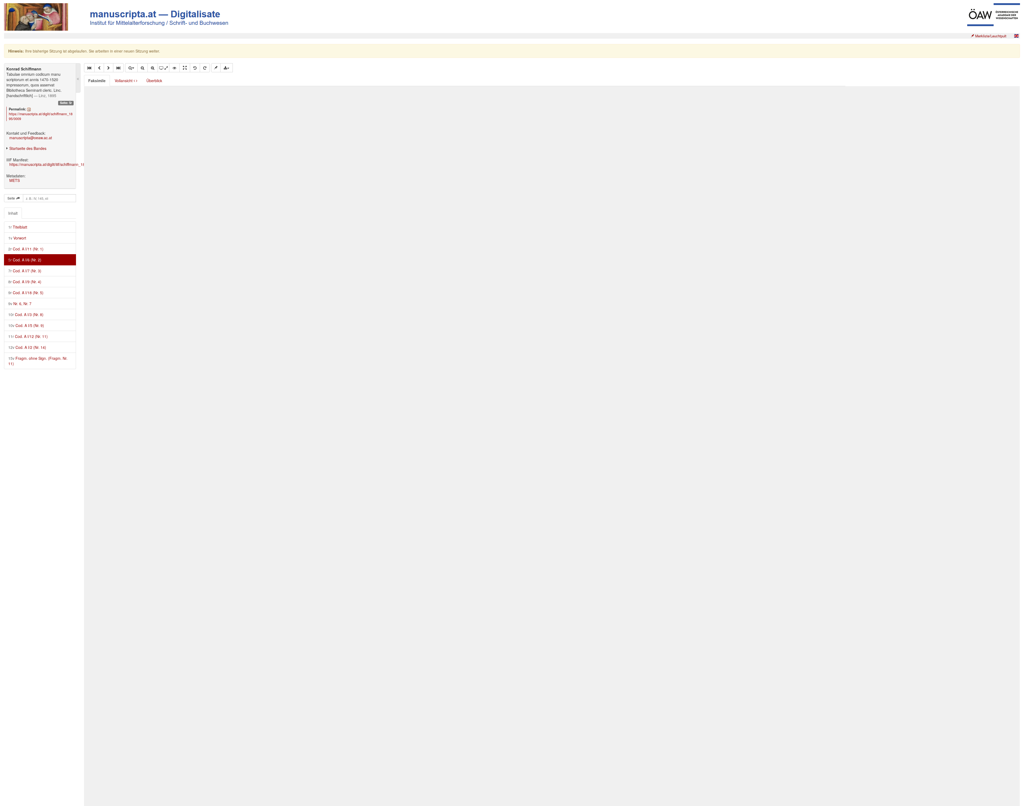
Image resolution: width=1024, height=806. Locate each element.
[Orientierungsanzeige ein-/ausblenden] (174, 67)
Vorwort (17, 238)
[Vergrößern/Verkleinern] (131, 67)
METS (14, 180)
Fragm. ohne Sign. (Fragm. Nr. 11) (37, 361)
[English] (1016, 35)
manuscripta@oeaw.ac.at (30, 137)
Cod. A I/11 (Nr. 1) (25, 249)
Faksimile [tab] (97, 80)
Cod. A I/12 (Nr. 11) (28, 336)
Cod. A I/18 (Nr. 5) (25, 292)
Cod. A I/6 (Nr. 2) (24, 259)
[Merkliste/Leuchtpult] (216, 67)
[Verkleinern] (142, 67)
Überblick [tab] (154, 80)
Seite (12, 198)
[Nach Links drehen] (195, 67)
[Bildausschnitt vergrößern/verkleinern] (163, 67)
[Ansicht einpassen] (184, 67)
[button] (89, 67)
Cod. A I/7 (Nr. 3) (24, 270)
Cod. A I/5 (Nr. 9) (26, 325)
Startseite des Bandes (27, 148)
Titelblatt (17, 227)
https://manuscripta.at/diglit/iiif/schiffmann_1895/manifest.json (61, 164)
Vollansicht (124, 80)
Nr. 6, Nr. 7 (19, 303)
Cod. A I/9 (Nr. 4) (24, 281)
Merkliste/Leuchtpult (990, 35)
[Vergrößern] (152, 67)
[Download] (226, 67)
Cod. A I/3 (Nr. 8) (25, 314)
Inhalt (13, 213)
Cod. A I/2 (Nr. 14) (27, 347)
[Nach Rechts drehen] (205, 67)
